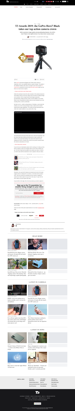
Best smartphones (43, 384)
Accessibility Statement (25, 396)
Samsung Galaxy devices (33, 382)
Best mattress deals (55, 382)
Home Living (36, 4)
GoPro (18, 82)
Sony (40, 203)
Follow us (37, 79)
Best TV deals (54, 384)
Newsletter (42, 79)
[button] (29, 216)
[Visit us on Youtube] (48, 1)
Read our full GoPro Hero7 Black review (23, 91)
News (47, 36)
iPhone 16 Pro (31, 380)
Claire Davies (33, 36)
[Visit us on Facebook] (43, 1)
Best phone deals (54, 380)
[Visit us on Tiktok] (53, 1)
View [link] (41, 215)
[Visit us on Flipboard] (51, 1)
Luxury (41, 4)
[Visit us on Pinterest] (46, 1)
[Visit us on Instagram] (50, 1)
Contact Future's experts (35, 396)
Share (16, 79)
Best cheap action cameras (20, 144)
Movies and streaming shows (34, 384)
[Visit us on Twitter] (44, 1)
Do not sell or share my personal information (37, 399)
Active (31, 4)
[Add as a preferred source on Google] (37, 403)
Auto (45, 4)
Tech (27, 4)
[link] (18, 215)
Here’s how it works (50, 39)
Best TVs (42, 382)
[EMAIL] (16, 225)
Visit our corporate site (49, 407)
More (49, 4)
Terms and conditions (50, 396)
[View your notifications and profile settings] (61, 2)
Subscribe (63, 1)
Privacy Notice (17, 196)
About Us (43, 396)
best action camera (34, 87)
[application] (29, 122)
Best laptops (42, 380)
